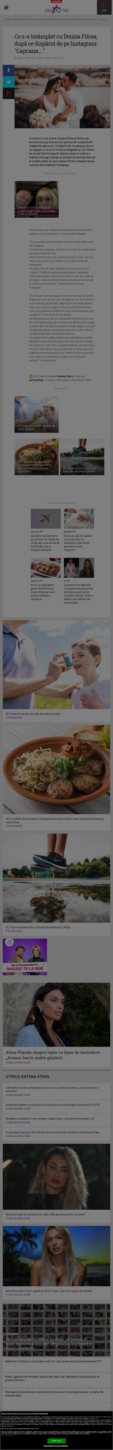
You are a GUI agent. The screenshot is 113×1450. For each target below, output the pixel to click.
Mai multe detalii (93, 1418)
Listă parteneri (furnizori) (7, 1435)
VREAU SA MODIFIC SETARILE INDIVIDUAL (56, 1446)
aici (54, 1423)
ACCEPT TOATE (57, 1441)
